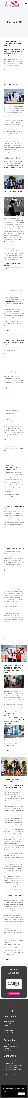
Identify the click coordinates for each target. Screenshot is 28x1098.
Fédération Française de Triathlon (12, 1070)
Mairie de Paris (7, 1044)
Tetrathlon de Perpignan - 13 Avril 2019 (13, 780)
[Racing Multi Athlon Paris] (11, 4)
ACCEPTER (21, 1093)
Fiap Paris (6, 1049)
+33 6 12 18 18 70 (8, 1035)
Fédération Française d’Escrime (12, 1068)
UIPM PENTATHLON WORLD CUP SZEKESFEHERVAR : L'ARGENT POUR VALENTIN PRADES (13, 669)
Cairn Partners (7, 1051)
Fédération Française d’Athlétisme (13, 1065)
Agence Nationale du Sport (11, 1046)
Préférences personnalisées (8, 1094)
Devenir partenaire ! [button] (14, 993)
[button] (14, 653)
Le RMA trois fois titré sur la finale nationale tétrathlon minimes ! (14, 43)
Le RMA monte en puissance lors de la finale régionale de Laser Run (14, 342)
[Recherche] (21, 4)
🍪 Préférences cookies (10, 1074)
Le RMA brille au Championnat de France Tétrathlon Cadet (12, 467)
